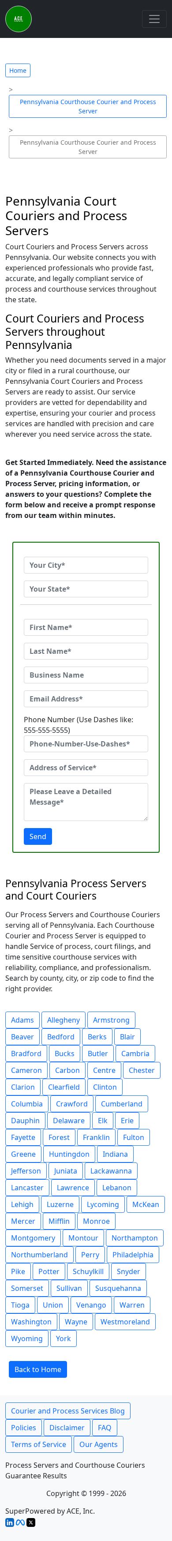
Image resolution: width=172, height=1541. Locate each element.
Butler (98, 1053)
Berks (97, 1037)
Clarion (23, 1087)
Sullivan (69, 1288)
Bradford (26, 1053)
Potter (49, 1271)
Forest (59, 1137)
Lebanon (116, 1187)
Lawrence (73, 1187)
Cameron (26, 1070)
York (63, 1338)
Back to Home (38, 1369)
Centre (104, 1070)
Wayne (76, 1322)
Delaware (69, 1120)
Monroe (96, 1221)
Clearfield (64, 1087)
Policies (23, 1427)
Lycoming (103, 1204)
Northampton (135, 1238)
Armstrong (111, 1020)
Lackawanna (111, 1171)
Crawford (72, 1104)
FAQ (105, 1427)
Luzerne (60, 1204)
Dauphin (25, 1120)
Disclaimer (67, 1427)
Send (38, 836)
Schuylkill (88, 1271)
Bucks (65, 1053)
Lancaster (27, 1187)
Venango (91, 1305)
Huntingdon (69, 1154)
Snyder (128, 1271)
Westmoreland (125, 1322)
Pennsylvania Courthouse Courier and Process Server (88, 106)
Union (53, 1305)
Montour (83, 1238)
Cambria (135, 1053)
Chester (142, 1070)
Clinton (105, 1087)
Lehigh (22, 1204)
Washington (31, 1322)
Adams (22, 1020)
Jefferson (26, 1171)
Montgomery (33, 1238)
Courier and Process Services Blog (68, 1411)
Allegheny (63, 1020)
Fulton (133, 1137)
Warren (132, 1305)
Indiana (115, 1154)
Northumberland (39, 1255)
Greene (23, 1154)
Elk (103, 1120)
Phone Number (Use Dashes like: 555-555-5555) (78, 725)
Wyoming (27, 1338)
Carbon (67, 1070)
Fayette (23, 1137)
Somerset (27, 1288)
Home (17, 70)
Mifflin (59, 1221)
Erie (127, 1120)
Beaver (22, 1037)
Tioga (20, 1305)
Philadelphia (132, 1255)
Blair (127, 1037)
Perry (90, 1255)
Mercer (23, 1221)
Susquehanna (118, 1288)
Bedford (61, 1037)
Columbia (27, 1104)
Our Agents (98, 1444)
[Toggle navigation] (154, 19)
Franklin (96, 1137)
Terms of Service (38, 1444)
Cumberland (121, 1104)
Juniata (65, 1171)
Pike (18, 1271)
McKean (145, 1204)
